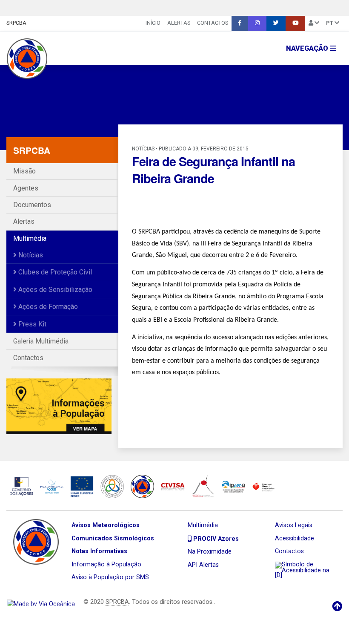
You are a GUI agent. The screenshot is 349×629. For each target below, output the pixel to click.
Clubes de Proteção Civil (54, 272)
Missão (24, 171)
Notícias (30, 255)
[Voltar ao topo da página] (337, 606)
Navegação (308, 48)
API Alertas (203, 564)
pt (330, 23)
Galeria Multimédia (41, 341)
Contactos (212, 23)
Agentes (25, 188)
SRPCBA (16, 23)
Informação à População (106, 564)
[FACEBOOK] (240, 23)
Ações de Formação (47, 307)
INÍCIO (153, 23)
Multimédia (29, 238)
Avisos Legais (293, 525)
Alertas (178, 23)
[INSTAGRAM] (257, 23)
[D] (278, 575)
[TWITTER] (276, 23)
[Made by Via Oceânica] (41, 602)
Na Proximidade (210, 551)
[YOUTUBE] (295, 23)
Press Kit (31, 324)
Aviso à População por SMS (110, 577)
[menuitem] (153, 23)
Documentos (32, 205)
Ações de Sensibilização (54, 290)
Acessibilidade (294, 538)
